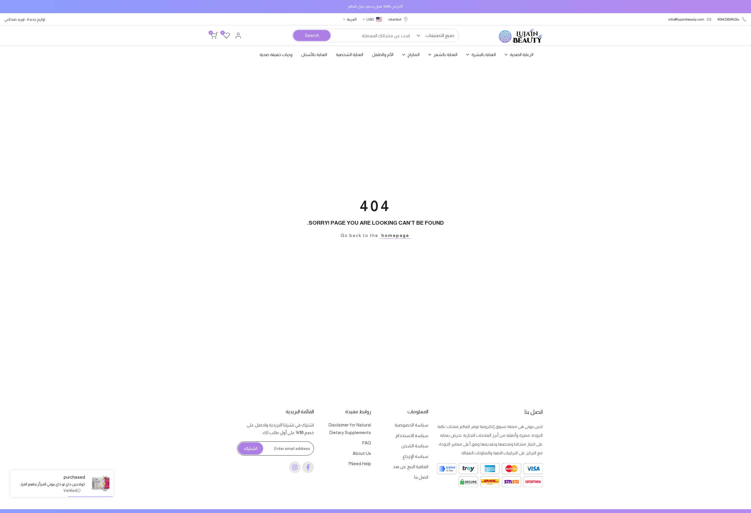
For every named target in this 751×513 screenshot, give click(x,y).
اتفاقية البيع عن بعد (410, 466)
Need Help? (359, 463)
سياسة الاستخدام (412, 435)
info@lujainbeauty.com (686, 19)
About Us (362, 453)
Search (312, 35)
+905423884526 (728, 19)
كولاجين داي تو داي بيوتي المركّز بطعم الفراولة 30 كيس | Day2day (52, 484)
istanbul (394, 19)
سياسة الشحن (414, 445)
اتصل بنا (421, 477)
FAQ (366, 442)
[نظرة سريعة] (105, 489)
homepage (395, 235)
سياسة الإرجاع (415, 456)
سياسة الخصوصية (411, 424)
